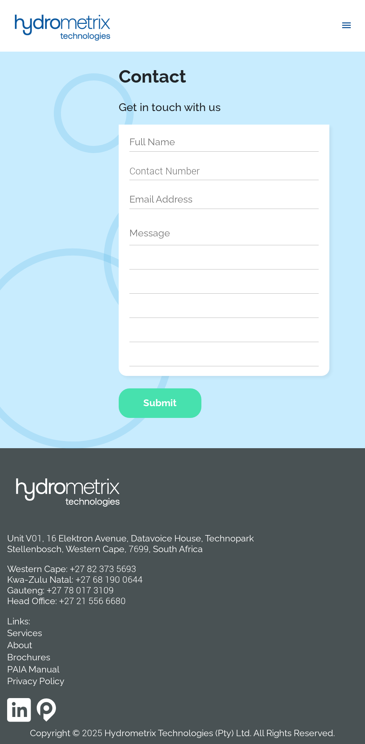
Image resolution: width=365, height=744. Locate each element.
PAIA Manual (33, 669)
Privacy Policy (36, 681)
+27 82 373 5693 (103, 569)
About (19, 645)
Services (24, 633)
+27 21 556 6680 (92, 601)
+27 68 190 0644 (109, 579)
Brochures (28, 657)
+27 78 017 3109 (80, 590)
